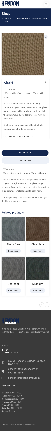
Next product (47, 304)
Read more (13, 251)
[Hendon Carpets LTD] (10, 321)
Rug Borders (22, 18)
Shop (12, 18)
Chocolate (37, 244)
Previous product (41, 304)
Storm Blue (13, 244)
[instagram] (7, 350)
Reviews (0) (25, 160)
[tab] (25, 153)
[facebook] (2, 350)
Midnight (37, 284)
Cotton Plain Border (39, 18)
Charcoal (13, 284)
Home (4, 18)
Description (25, 153)
